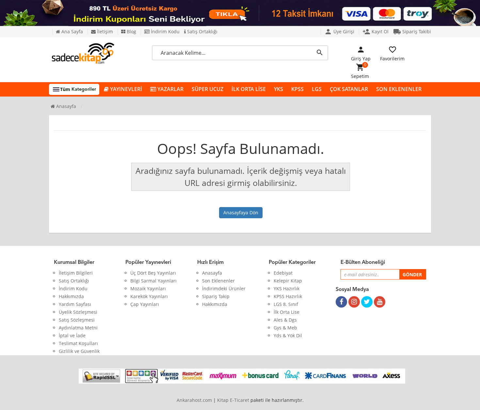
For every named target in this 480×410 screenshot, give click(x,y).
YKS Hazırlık (286, 288)
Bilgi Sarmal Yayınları (153, 281)
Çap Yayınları (144, 304)
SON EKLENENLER (399, 89)
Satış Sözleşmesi (77, 320)
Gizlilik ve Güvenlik (79, 351)
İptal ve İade (72, 335)
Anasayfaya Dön (240, 212)
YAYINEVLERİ (125, 89)
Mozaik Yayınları (148, 288)
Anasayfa (65, 106)
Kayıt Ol (375, 31)
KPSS (297, 89)
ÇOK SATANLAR (349, 89)
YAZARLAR (170, 89)
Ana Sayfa (71, 31)
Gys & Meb (285, 328)
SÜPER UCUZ (207, 89)
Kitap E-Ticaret (233, 400)
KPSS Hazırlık (288, 296)
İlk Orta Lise (286, 312)
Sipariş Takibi (412, 31)
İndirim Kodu (165, 31)
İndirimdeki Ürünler (224, 288)
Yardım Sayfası (75, 304)
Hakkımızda (71, 296)
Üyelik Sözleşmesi (78, 312)
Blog (130, 31)
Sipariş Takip (216, 296)
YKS (278, 89)
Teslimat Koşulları (78, 343)
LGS (317, 89)
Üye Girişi (339, 31)
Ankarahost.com (194, 400)
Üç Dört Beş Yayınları (153, 273)
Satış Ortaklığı (201, 31)
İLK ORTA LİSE (249, 89)
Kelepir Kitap (288, 281)
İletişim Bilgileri (76, 273)
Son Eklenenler (218, 281)
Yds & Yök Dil (288, 335)
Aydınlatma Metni (78, 328)
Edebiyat (283, 273)
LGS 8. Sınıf (286, 304)
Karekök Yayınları (149, 296)
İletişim (104, 31)
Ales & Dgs (285, 320)
